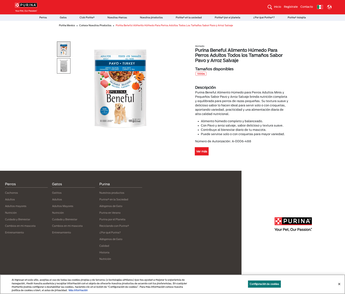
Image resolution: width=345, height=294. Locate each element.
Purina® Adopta (297, 17)
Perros (43, 17)
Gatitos (57, 192)
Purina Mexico (67, 25)
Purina (104, 184)
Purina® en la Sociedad (113, 199)
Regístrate (291, 6)
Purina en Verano (110, 212)
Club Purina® (87, 17)
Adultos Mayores (62, 206)
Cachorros (11, 192)
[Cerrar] (339, 284)
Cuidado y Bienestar (17, 219)
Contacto (306, 6)
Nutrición (11, 212)
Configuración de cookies (264, 283)
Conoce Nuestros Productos (95, 25)
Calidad (104, 245)
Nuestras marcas (117, 17)
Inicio (277, 6)
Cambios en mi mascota (20, 225)
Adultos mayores (15, 206)
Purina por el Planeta (112, 219)
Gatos (63, 17)
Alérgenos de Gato (110, 206)
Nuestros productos (151, 17)
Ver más (201, 151)
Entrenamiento (14, 232)
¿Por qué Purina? (110, 232)
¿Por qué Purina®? (264, 17)
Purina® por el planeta (227, 17)
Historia (104, 252)
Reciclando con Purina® (114, 225)
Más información (78, 290)
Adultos (10, 199)
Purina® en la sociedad (189, 17)
